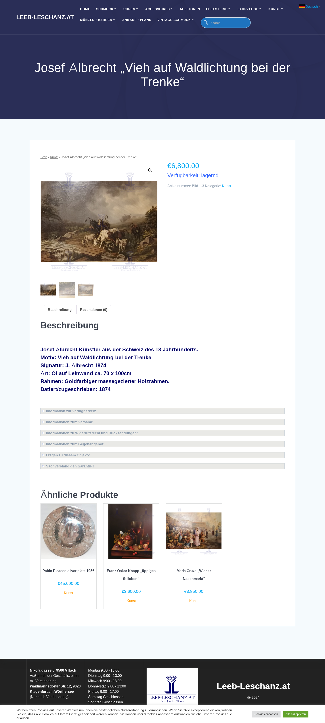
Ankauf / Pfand (136, 20)
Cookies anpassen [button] (266, 714)
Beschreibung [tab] (60, 309)
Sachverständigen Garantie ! (70, 466)
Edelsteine (217, 9)
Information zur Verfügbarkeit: (71, 411)
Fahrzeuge (247, 9)
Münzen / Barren (96, 20)
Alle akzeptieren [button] (295, 714)
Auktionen (190, 9)
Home (85, 9)
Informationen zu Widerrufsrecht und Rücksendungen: (92, 433)
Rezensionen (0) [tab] (93, 309)
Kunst (274, 9)
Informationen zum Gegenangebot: (75, 444)
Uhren (129, 9)
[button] (150, 170)
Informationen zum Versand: (69, 422)
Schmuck (104, 9)
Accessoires (157, 9)
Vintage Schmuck (174, 20)
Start (43, 157)
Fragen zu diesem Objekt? (68, 455)
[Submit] (205, 22)
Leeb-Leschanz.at (45, 17)
